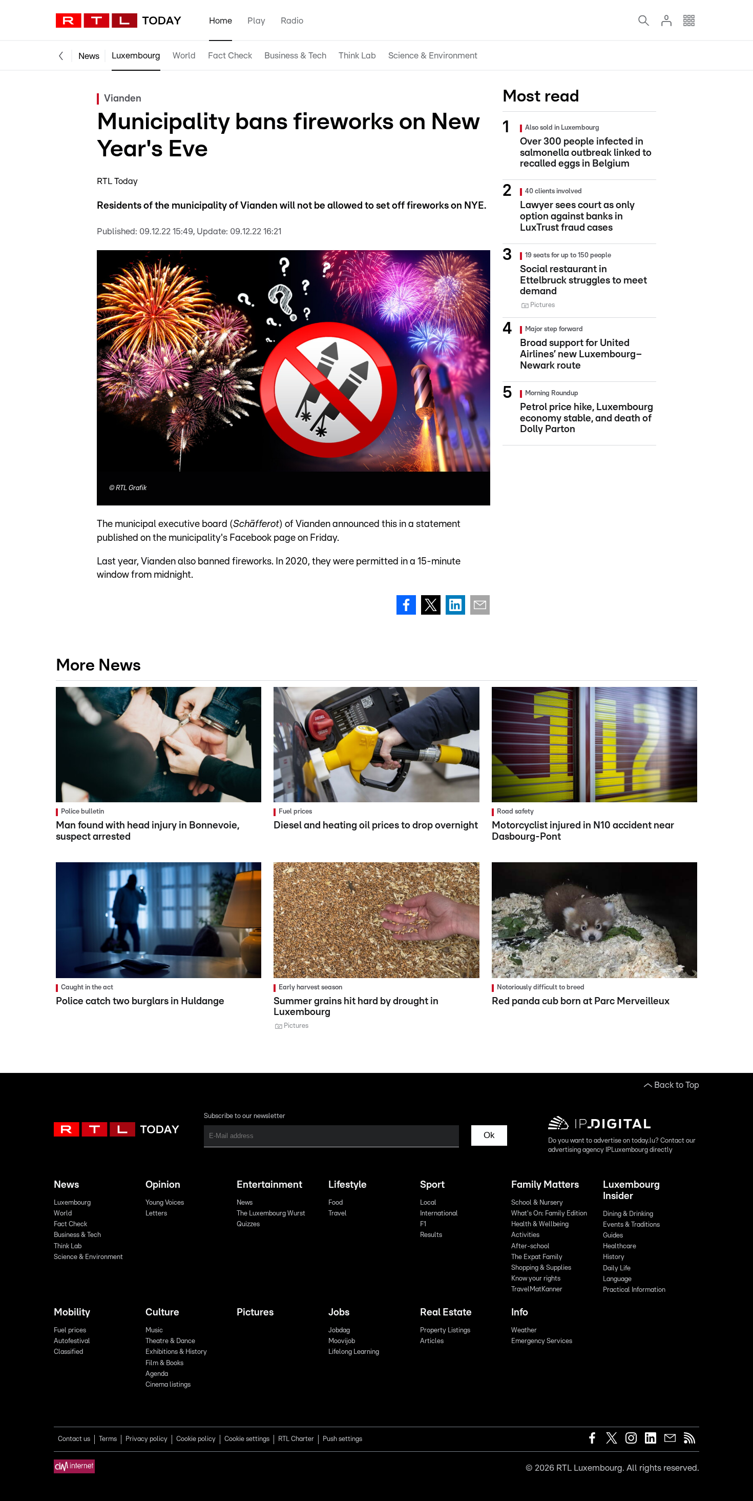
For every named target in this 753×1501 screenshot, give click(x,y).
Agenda (156, 1374)
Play (256, 20)
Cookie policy (196, 1439)
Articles (432, 1341)
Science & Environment (432, 55)
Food (335, 1203)
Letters (156, 1213)
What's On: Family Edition (549, 1213)
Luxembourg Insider (631, 1190)
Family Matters (545, 1185)
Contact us (74, 1439)
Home (220, 20)
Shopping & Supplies (541, 1268)
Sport (432, 1185)
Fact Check (230, 55)
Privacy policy (147, 1439)
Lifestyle (347, 1185)
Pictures (255, 1312)
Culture (162, 1312)
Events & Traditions (631, 1225)
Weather (524, 1330)
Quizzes (248, 1224)
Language (617, 1279)
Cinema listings (168, 1385)
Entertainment (269, 1185)
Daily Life (617, 1268)
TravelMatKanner (536, 1289)
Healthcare (619, 1246)
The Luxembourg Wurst (271, 1213)
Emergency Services (541, 1341)
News (88, 56)
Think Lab (357, 55)
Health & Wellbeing (540, 1224)
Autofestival (72, 1341)
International (439, 1213)
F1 (423, 1224)
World (184, 55)
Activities (525, 1235)
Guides (613, 1235)
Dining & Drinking (628, 1214)
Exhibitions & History (176, 1352)
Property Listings (445, 1330)
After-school (530, 1246)
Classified (68, 1352)
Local (428, 1203)
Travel (337, 1213)
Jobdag (339, 1330)
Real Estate (446, 1312)
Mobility (72, 1312)
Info (519, 1312)
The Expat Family (536, 1257)
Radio (292, 20)
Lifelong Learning (353, 1352)
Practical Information (634, 1290)
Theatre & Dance (170, 1341)
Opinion (162, 1185)
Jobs (338, 1312)
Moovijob (341, 1341)
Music (154, 1330)
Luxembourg (136, 55)
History (613, 1257)
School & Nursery (537, 1203)
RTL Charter (296, 1439)
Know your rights (535, 1278)
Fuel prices (70, 1330)
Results (431, 1235)
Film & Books (164, 1363)
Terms (108, 1439)
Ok (489, 1135)
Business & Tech (295, 55)
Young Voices (164, 1203)
